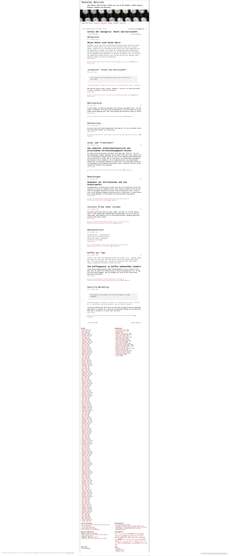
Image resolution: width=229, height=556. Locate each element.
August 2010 (85, 497)
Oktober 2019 (85, 394)
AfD (88, 223)
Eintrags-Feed (120, 549)
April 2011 (85, 487)
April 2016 (85, 437)
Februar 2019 (85, 403)
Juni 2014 (84, 456)
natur (127, 541)
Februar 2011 (85, 490)
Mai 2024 (84, 345)
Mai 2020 (84, 387)
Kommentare (129, 116)
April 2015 (85, 448)
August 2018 (85, 411)
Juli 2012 (84, 475)
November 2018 (86, 407)
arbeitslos (94, 200)
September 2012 (86, 473)
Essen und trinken (94, 279)
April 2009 (85, 517)
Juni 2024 (84, 344)
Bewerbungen (93, 177)
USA (121, 543)
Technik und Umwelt (106, 116)
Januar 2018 (85, 418)
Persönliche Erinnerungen (123, 344)
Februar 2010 (85, 505)
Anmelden (118, 548)
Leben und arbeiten (94, 134)
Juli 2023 (84, 355)
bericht (99, 223)
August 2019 (85, 396)
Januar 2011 (85, 491)
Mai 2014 (84, 458)
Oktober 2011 (85, 482)
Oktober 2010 (85, 495)
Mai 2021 (84, 378)
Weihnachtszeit (95, 230)
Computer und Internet (122, 333)
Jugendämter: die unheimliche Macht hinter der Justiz (131, 527)
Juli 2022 (84, 366)
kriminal (143, 539)
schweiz (112, 280)
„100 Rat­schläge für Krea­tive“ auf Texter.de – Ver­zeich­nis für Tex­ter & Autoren (113, 85)
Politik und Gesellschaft (108, 61)
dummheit (142, 534)
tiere (116, 543)
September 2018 (86, 410)
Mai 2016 (84, 436)
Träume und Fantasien (122, 353)
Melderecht (93, 37)
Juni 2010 (84, 500)
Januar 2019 (85, 405)
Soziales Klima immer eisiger (104, 207)
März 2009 (84, 518)
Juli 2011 (84, 485)
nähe (130, 541)
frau (131, 535)
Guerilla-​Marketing (98, 287)
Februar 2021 (85, 380)
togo (116, 280)
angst (91, 223)
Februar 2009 (85, 519)
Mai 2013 (84, 468)
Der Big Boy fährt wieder (123, 524)
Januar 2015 (85, 450)
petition (124, 61)
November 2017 (86, 421)
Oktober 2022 (85, 364)
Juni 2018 (84, 413)
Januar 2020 (85, 391)
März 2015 (84, 449)
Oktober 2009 (85, 510)
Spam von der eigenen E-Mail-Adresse (97, 534)
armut (94, 223)
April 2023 (85, 359)
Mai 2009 (84, 516)
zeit (109, 246)
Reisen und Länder (117, 279)
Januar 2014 (85, 461)
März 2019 (84, 402)
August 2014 (85, 455)
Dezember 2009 (86, 507)
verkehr (122, 116)
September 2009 (86, 511)
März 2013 (84, 469)
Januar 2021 (85, 381)
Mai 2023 (84, 358)
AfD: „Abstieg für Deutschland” (91, 529)
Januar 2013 (85, 470)
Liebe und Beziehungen (122, 341)
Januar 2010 (85, 506)
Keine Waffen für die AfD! (89, 528)
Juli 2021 (84, 376)
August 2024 (85, 343)
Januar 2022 (85, 371)
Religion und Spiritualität (118, 244)
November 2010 (86, 493)
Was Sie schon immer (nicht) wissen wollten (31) (96, 524)
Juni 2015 (84, 445)
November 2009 (86, 508)
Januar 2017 (85, 429)
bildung (137, 534)
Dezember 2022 (86, 363)
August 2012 (85, 474)
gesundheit (142, 537)
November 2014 (86, 453)
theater (120, 315)
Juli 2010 (84, 498)
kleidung (134, 539)
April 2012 (85, 477)
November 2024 (86, 341)
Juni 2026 (84, 331)
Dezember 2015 (86, 440)
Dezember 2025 (86, 334)
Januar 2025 (85, 339)
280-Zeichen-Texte (121, 331)
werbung (130, 95)
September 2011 (86, 484)
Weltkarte (116, 23)
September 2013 (86, 464)
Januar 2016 (85, 439)
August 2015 (85, 444)
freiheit (135, 535)
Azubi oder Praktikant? (100, 143)
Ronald (83, 536)
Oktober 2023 (85, 353)
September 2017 (86, 422)
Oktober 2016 (85, 432)
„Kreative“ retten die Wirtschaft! (107, 70)
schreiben (141, 541)
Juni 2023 (84, 357)
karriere (129, 134)
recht (129, 61)
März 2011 (84, 489)
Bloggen (118, 332)
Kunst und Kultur (120, 338)
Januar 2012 (85, 479)
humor (125, 95)
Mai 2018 (84, 415)
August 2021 (85, 375)
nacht (124, 541)
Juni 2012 (84, 476)
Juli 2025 (84, 337)
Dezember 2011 (86, 480)
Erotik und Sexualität (122, 334)
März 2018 (84, 416)
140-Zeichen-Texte (121, 329)
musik (121, 541)
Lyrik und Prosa (93, 244)
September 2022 (86, 365)
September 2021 (86, 374)
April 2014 (85, 459)
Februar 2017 (85, 428)
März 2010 (84, 503)
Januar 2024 (85, 349)
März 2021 (84, 379)
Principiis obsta (120, 529)
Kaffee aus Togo (96, 253)
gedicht (89, 246)
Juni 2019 (84, 398)
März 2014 (84, 460)
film (104, 315)
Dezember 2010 (86, 492)
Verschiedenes (120, 354)
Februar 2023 (85, 360)
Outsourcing (93, 123)
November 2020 (86, 382)
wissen (134, 134)
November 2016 (86, 431)
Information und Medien (122, 337)
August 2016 (85, 433)
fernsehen (124, 535)
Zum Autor (123, 23)
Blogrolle (97, 23)
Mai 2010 (84, 501)
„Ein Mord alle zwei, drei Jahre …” (98, 538)
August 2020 (85, 385)
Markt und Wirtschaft (95, 61)
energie (104, 280)
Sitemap (110, 23)
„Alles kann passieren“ (88, 527)
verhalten (116, 116)
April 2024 (85, 347)
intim (125, 539)
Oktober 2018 (85, 408)
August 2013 (85, 465)
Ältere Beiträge (92, 34)
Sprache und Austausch (119, 134)
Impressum (104, 23)
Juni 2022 (84, 368)
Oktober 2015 (85, 442)
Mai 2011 (84, 486)
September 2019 (86, 395)
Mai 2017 (84, 426)
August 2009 (85, 512)
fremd (139, 535)
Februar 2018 (85, 417)
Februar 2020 (85, 390)
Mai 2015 (84, 447)
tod (119, 543)
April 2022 (85, 369)
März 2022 (84, 370)
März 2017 (84, 427)
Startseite (84, 28)
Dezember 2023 (86, 350)
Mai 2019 (84, 400)
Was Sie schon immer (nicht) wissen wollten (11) (130, 526)
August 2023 (85, 354)
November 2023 (86, 352)
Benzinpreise (94, 103)
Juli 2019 (84, 397)
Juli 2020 (84, 386)
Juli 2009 (84, 513)
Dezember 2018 (86, 406)
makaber (117, 541)
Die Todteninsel (86, 526)
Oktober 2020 (85, 384)
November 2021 (86, 373)
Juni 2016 (84, 434)
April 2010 (85, 502)
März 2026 (84, 333)
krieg (137, 539)
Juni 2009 (84, 514)
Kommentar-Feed (120, 551)
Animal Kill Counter (87, 23)
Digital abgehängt (92, 533)
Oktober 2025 (85, 336)
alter (88, 200)
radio (133, 541)
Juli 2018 (84, 412)
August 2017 (85, 423)
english (116, 535)
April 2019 (85, 401)
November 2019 (86, 392)
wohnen (142, 543)
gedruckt (108, 315)
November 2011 (86, 481)
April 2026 (85, 332)
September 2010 (86, 496)
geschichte (135, 537)
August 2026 (85, 329)
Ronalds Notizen (93, 2)
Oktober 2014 (85, 454)
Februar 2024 (85, 348)
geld (119, 95)
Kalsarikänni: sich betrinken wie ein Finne (128, 528)
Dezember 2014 (86, 452)
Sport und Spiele (120, 349)
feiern (120, 535)
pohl (116, 315)
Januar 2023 (85, 361)
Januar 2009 (85, 521)
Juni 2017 (84, 424)
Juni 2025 (84, 338)
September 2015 (86, 443)
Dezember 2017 (86, 419)
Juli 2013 (84, 466)
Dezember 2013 (86, 463)
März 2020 (84, 389)
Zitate (117, 355)
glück (122, 95)
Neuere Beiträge (136, 34)
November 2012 (86, 471)
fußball (120, 61)
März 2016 (84, 438)
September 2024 (86, 342)
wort (138, 134)
